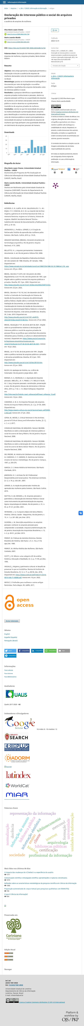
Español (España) (10, 637)
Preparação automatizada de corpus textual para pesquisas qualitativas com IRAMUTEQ (36, 889)
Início (6, 8)
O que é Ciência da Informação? (16, 894)
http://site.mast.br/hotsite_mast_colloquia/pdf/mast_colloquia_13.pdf (29, 394)
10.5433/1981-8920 (16, 985)
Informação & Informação (17, 2)
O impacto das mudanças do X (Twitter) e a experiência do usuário (28, 872)
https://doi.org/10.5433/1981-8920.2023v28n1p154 (27, 48)
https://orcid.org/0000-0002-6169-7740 (18, 34)
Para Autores (8, 673)
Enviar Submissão (12, 621)
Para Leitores (8, 670)
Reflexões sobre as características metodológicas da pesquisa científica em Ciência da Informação (40, 883)
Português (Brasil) (11, 641)
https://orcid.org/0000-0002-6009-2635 (18, 42)
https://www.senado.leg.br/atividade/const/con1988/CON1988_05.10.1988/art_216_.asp (36, 266)
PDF (55, 30)
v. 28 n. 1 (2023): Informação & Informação (33, 8)
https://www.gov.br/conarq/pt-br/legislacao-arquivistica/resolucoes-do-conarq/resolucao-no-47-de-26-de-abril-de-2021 (25, 341)
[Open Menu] (4, 2)
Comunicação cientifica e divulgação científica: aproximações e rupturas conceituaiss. (35, 878)
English (7, 634)
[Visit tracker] (5, 906)
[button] (10, 651)
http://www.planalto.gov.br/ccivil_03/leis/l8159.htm (23, 363)
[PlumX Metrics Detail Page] (55, 185)
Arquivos (13, 8)
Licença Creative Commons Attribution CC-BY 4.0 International (42, 1002)
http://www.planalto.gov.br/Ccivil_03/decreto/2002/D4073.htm (27, 285)
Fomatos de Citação (59, 66)
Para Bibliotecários (10, 677)
